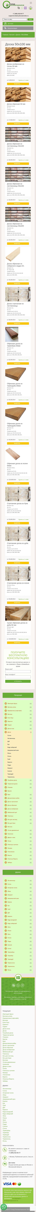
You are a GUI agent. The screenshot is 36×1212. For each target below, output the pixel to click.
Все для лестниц (12, 819)
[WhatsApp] (22, 8)
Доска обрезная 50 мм (16, 104)
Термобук (10, 955)
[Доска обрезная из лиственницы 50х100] (18, 134)
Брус (9, 794)
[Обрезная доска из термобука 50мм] (11, 334)
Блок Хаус (10, 717)
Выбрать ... (18, 84)
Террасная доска (12, 783)
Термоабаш (11, 952)
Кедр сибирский (12, 747)
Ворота (10, 855)
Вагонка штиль (12, 707)
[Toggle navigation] (30, 3)
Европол (10, 721)
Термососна (11, 962)
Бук (8, 744)
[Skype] (18, 8)
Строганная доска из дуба (17, 543)
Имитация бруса (12, 703)
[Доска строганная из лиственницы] (18, 294)
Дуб (9, 741)
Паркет (10, 725)
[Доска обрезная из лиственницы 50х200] (18, 214)
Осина (9, 756)
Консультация (12, 28)
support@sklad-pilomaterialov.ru (19, 15)
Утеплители (11, 851)
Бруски (10, 791)
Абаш (9, 891)
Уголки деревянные (13, 830)
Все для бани (11, 823)
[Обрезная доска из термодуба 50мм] (15, 414)
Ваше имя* (9, 669)
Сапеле (10, 771)
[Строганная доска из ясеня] (18, 573)
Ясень (9, 753)
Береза (10, 902)
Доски (9, 732)
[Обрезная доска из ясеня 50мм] (12, 454)
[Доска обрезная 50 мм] (18, 94)
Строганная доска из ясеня (18, 583)
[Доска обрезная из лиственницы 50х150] (18, 174)
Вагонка (10, 714)
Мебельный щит (12, 812)
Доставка (10, 23)
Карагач (10, 762)
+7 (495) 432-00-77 (18, 13)
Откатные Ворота (13, 859)
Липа (9, 927)
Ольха (9, 930)
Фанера (10, 848)
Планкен (10, 787)
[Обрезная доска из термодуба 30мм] (15, 374)
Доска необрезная (13, 808)
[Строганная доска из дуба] (18, 533)
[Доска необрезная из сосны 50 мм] (18, 54)
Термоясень (11, 777)
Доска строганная (13, 801)
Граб (9, 759)
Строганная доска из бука (17, 503)
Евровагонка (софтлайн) (15, 710)
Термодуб (10, 774)
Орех (9, 934)
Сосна (9, 735)
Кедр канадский (12, 920)
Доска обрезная (12, 805)
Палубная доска (12, 780)
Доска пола (11, 728)
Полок (9, 841)
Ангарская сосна (12, 887)
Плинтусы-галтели (13, 844)
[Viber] (25, 8)
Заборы (10, 862)
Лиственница (11, 738)
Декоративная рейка (13, 798)
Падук (9, 765)
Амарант (10, 768)
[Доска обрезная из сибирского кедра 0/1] (12, 254)
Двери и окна (11, 837)
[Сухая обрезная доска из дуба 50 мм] (18, 613)
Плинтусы (10, 816)
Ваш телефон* (10, 674)
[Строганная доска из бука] (18, 494)
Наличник (10, 834)
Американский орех (13, 750)
